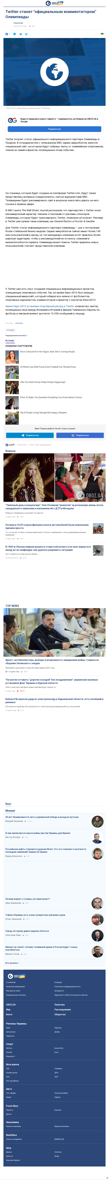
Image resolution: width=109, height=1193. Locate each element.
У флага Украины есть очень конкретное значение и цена (35, 915)
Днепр (57, 1032)
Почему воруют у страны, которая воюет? (27, 899)
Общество (60, 1014)
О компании (11, 982)
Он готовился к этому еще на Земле (21, 554)
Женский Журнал (13, 1160)
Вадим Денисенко (13, 856)
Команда (58, 982)
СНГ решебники (12, 1081)
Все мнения (11, 963)
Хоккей (9, 1052)
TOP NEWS (12, 605)
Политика (59, 1004)
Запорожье (10, 1032)
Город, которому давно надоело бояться (27, 931)
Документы (59, 991)
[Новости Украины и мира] (10, 446)
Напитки (57, 1110)
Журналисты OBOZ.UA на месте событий (70, 995)
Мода (56, 1156)
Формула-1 (10, 1056)
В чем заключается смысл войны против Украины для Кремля (37, 833)
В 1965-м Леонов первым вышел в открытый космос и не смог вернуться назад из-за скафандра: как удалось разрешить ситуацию (48, 548)
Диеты (9, 1114)
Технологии (18, 23)
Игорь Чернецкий (13, 919)
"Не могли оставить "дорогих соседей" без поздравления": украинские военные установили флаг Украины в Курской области (51, 681)
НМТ (56, 1077)
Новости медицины (14, 1139)
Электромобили (61, 1093)
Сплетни (57, 1152)
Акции (8, 1097)
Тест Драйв (11, 1093)
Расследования (62, 1009)
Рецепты (9, 1110)
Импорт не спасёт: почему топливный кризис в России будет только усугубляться (41, 948)
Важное (10, 451)
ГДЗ (7, 1069)
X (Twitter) (10, 330)
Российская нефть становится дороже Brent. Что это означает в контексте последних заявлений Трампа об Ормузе (45, 850)
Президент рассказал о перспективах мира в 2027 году (30, 668)
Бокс (56, 1052)
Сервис (57, 1097)
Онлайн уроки (11, 1073)
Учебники (58, 1069)
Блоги (9, 1014)
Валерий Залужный (14, 821)
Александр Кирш (13, 935)
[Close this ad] (107, 1178)
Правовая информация (15, 987)
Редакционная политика (15, 336)
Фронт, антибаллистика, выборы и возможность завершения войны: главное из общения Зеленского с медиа (52, 662)
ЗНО (8, 1077)
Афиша (9, 1152)
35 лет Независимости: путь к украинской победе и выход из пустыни (41, 817)
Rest (8, 803)
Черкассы (10, 1036)
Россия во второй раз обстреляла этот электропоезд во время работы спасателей (42, 706)
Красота (9, 1156)
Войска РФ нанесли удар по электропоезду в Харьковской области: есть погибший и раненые (54, 701)
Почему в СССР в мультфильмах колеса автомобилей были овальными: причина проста (47, 526)
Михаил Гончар (12, 954)
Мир (8, 1009)
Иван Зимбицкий (13, 903)
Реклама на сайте (13, 991)
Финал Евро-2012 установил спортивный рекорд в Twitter (39, 306)
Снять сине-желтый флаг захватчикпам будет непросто (30, 687)
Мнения (10, 810)
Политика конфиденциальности (67, 987)
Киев (8, 1028)
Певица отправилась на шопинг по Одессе (24, 513)
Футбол (9, 1048)
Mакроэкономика (61, 1126)
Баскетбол (58, 1048)
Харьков (58, 1028)
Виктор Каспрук (12, 837)
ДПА (56, 1073)
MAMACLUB (59, 1139)
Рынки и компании (13, 1126)
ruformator (19, 323)
